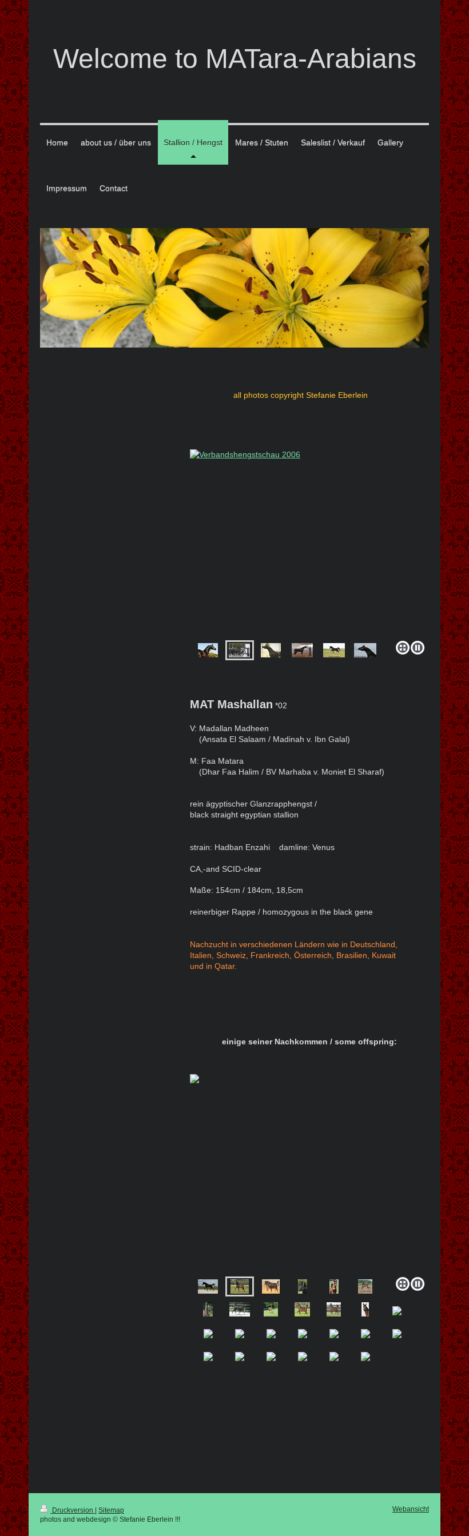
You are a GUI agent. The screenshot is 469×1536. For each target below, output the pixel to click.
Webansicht (410, 1509)
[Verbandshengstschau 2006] (239, 650)
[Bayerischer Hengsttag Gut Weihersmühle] (302, 650)
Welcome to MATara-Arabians (234, 58)
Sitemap (111, 1510)
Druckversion (72, 1510)
